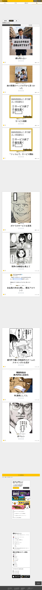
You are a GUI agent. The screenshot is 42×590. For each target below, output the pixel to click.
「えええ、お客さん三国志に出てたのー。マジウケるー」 (21, 535)
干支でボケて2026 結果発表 (17, 517)
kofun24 (15, 553)
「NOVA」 (15, 546)
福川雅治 (5, 20)
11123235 (8, 477)
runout (15, 561)
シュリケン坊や (16, 559)
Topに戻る (38, 583)
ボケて (3, 477)
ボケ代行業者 (16, 560)
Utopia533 (15, 556)
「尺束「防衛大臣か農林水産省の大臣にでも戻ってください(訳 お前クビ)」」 (21, 548)
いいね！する (16, 571)
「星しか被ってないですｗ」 (18, 542)
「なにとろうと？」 (17, 541)
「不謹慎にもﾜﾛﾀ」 (16, 538)
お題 (16, 20)
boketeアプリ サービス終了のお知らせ (18, 511)
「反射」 (15, 545)
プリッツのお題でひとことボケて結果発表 (19, 513)
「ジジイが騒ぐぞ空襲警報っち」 (18, 539)
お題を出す (26, 3)
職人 (37, 3)
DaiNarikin (15, 557)
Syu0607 (15, 563)
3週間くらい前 (37, 230)
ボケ (11, 20)
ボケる (16, 3)
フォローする (16, 572)
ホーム (5, 3)
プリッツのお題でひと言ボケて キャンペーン (19, 515)
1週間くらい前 (37, 62)
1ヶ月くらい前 (37, 270)
